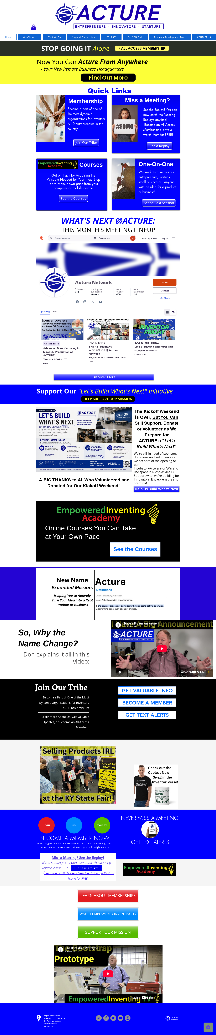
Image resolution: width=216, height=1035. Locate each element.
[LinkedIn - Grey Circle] (99, 1018)
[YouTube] (120, 1018)
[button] (33, 27)
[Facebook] (106, 1018)
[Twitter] (113, 1018)
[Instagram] (127, 1018)
